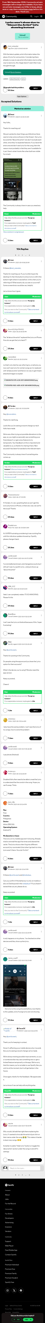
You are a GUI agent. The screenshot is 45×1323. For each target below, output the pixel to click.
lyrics (23, 79)
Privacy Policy (8, 1309)
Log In (36, 16)
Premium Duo (10, 1269)
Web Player (9, 1246)
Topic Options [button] (21, 96)
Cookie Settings (18, 1309)
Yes (26, 1320)
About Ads (8, 1312)
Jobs (7, 1199)
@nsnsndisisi (11, 414)
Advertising (9, 1222)
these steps (28, 9)
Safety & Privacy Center (16, 1305)
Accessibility (15, 1312)
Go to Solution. (15, 72)
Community (11, 16)
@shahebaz (26, 875)
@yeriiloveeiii (11, 650)
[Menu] (41, 16)
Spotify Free (9, 1282)
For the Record (10, 1203)
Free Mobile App (11, 1250)
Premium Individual (12, 1264)
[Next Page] (33, 255)
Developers (9, 1218)
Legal (6, 1305)
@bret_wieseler (15, 268)
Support (8, 1241)
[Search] (31, 16)
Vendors (8, 1231)
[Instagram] (7, 1290)
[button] (41, 47)
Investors (8, 1227)
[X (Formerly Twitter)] (14, 1290)
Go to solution (23, 37)
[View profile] (5, 47)
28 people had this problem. (13, 87)
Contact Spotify (11, 1254)
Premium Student (11, 1278)
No (18, 1320)
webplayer (27, 883)
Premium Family (11, 1273)
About (7, 1195)
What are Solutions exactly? (19, 469)
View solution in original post (13, 232)
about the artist (14, 79)
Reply (35, 88)
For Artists (9, 1214)
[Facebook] (20, 1290)
